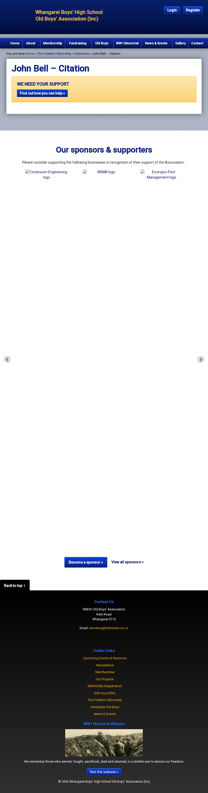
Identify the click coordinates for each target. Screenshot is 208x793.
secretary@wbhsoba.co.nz (108, 628)
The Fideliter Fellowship (54, 53)
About (30, 43)
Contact (197, 43)
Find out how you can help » (42, 93)
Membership (52, 43)
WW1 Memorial (127, 43)
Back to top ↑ (15, 586)
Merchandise (104, 672)
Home (15, 43)
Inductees (82, 53)
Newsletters (105, 665)
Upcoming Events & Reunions (105, 658)
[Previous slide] (7, 359)
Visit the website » (104, 772)
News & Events (156, 43)
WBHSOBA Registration (105, 686)
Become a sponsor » (86, 562)
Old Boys (101, 43)
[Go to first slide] (200, 359)
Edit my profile (104, 693)
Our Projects (105, 679)
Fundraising (77, 43)
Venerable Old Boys (105, 707)
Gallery (180, 43)
